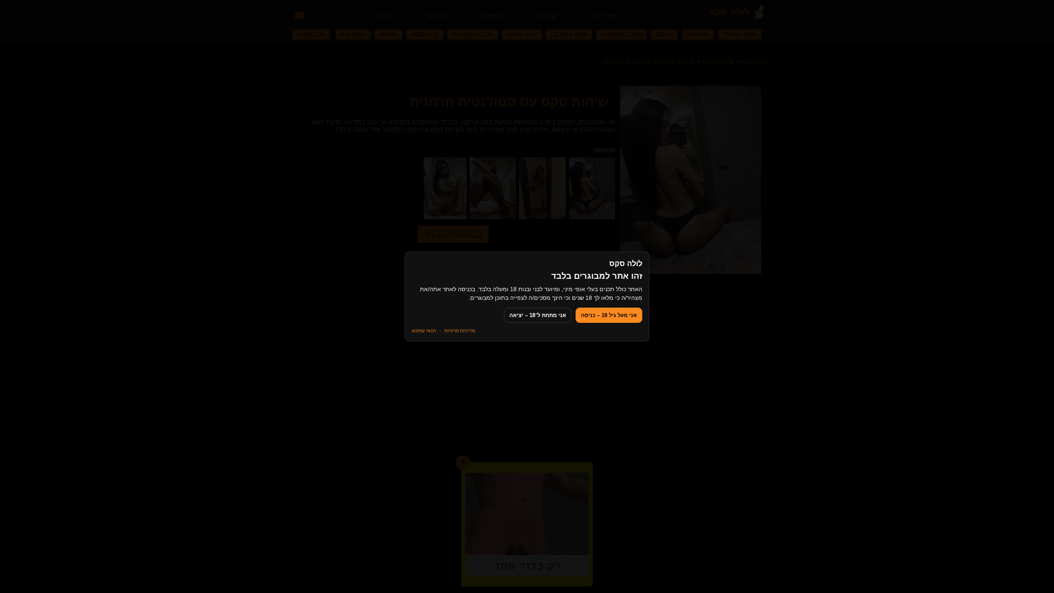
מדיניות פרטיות (459, 331)
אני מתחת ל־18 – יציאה (537, 315)
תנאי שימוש (424, 331)
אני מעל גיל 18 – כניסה (609, 315)
